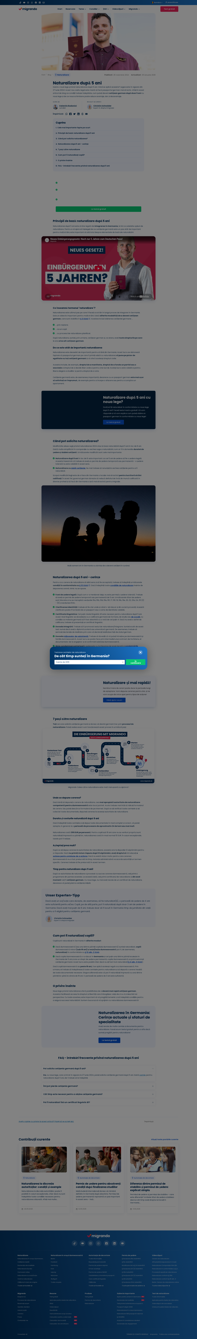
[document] (98, 669)
